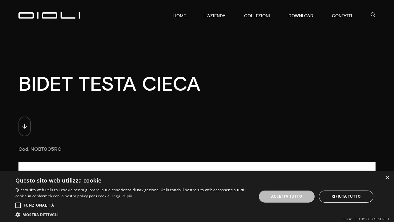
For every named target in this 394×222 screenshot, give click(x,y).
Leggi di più (122, 196)
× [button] (387, 177)
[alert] (197, 196)
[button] (132, 214)
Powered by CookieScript (366, 218)
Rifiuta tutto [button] (346, 196)
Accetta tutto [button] (286, 196)
